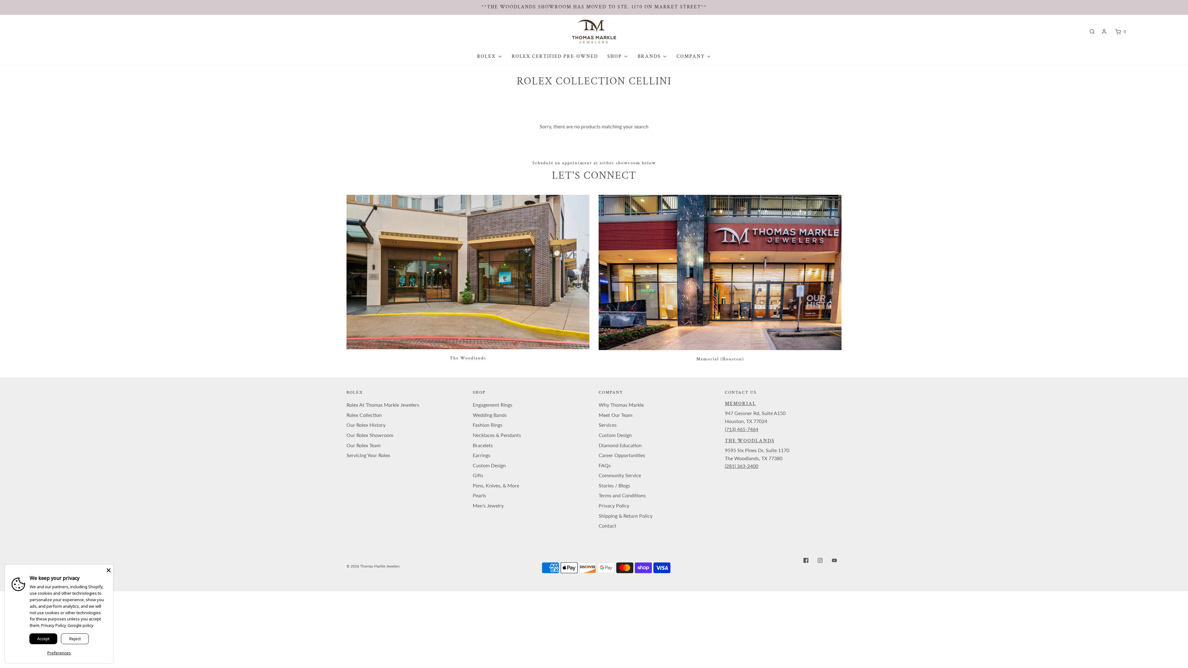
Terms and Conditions (622, 495)
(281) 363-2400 (741, 466)
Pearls (479, 495)
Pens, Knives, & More (496, 485)
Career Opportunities (622, 455)
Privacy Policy (614, 505)
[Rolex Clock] (1153, 31)
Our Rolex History (365, 425)
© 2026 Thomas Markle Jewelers (373, 566)
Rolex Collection (364, 415)
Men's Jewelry (488, 505)
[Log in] (1104, 31)
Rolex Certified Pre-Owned (555, 56)
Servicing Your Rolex (368, 455)
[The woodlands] (467, 272)
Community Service (620, 475)
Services (608, 425)
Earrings (481, 455)
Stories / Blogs (614, 485)
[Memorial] (720, 272)
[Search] (1092, 31)
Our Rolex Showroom (369, 435)
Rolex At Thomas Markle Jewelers (382, 405)
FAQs (605, 465)
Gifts (478, 475)
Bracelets (483, 445)
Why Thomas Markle (621, 405)
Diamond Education (620, 445)
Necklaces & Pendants (497, 435)
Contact (607, 526)
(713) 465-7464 (741, 429)
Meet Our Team (615, 415)
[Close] (108, 569)
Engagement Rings (492, 405)
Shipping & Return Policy (625, 516)
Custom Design (489, 465)
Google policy (80, 625)
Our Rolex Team (363, 445)
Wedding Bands (490, 415)
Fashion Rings (487, 425)
